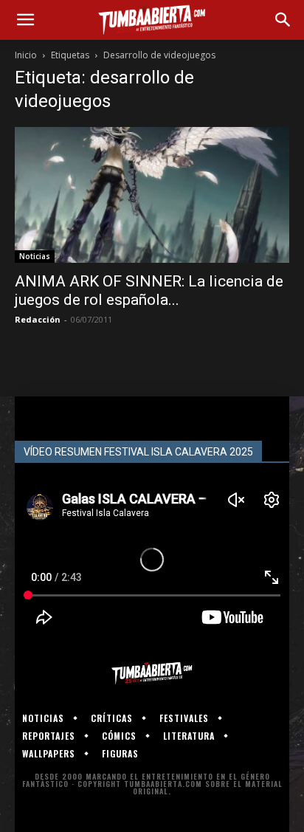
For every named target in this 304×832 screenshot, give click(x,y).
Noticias (34, 256)
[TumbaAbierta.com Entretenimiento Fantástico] (152, 673)
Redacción (38, 319)
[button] (25, 20)
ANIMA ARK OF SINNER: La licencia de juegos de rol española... (149, 290)
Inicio (26, 55)
